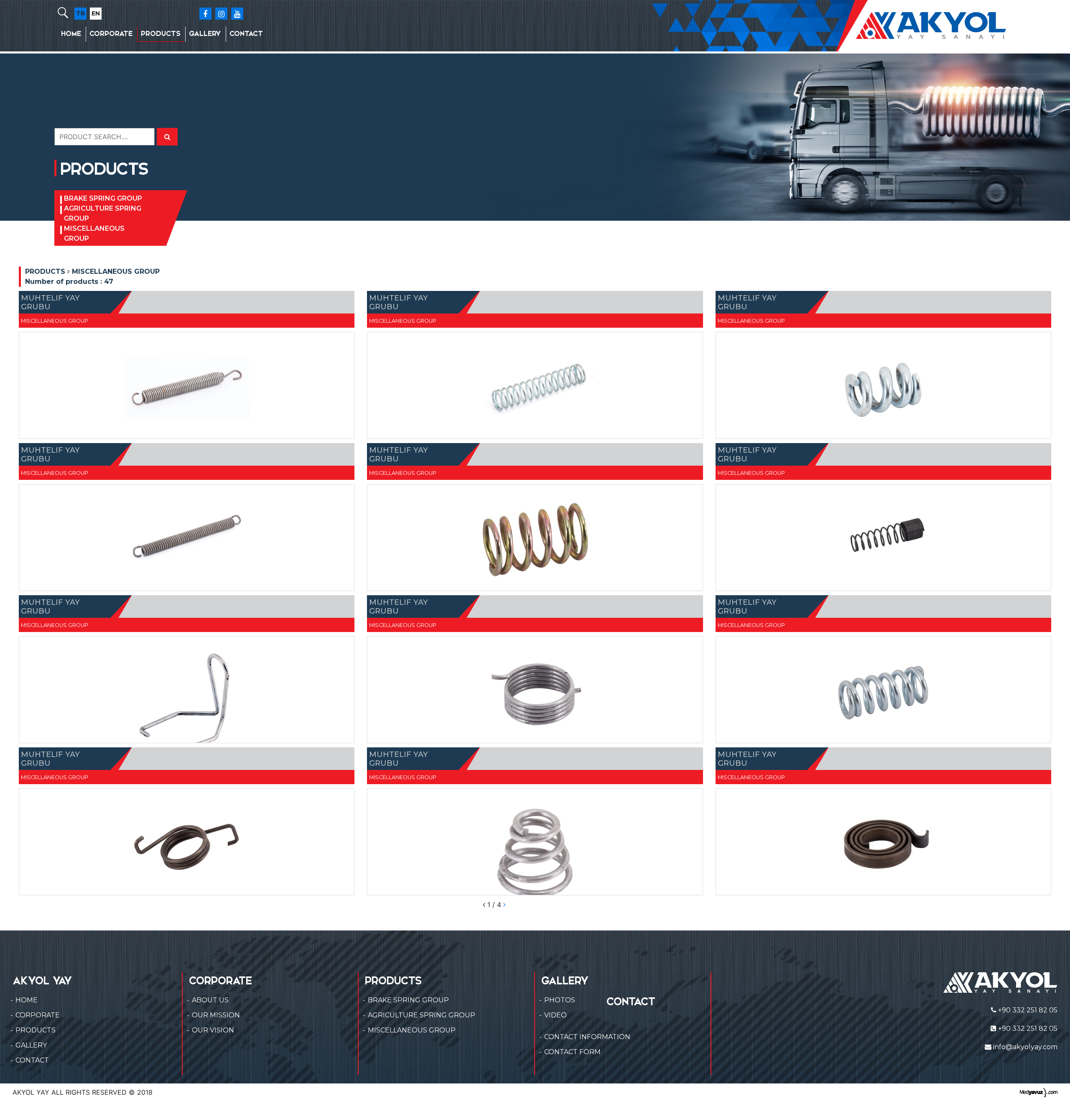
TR (80, 13)
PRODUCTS (161, 33)
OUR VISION (213, 1030)
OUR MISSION (216, 1015)
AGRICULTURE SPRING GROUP (102, 213)
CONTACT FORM (572, 1052)
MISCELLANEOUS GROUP (94, 233)
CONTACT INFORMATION (587, 1037)
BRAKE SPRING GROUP (103, 198)
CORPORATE (110, 33)
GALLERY (205, 33)
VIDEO (555, 1015)
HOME (71, 33)
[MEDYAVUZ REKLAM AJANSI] (1038, 1092)
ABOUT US (210, 1000)
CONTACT (246, 33)
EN (96, 13)
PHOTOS (559, 1000)
